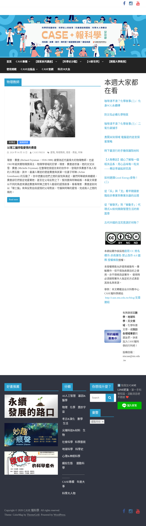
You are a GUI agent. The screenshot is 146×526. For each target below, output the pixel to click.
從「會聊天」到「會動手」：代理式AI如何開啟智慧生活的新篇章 (122, 209)
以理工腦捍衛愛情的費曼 (21, 147)
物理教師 (60, 152)
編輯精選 (24, 142)
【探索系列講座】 (44, 61)
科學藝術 (80, 442)
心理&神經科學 (71, 456)
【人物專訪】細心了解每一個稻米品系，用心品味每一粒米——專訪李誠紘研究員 (121, 164)
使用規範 (12, 69)
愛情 (52, 152)
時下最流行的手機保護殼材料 (121, 150)
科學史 (12, 142)
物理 (64, 407)
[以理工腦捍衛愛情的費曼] (52, 91)
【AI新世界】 (93, 61)
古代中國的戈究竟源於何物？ (121, 222)
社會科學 (68, 442)
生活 (65, 423)
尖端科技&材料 (71, 430)
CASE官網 (47, 69)
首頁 (9, 61)
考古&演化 (68, 418)
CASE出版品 (28, 69)
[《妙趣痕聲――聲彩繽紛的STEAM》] (31, 425)
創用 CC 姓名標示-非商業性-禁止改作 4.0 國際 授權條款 (122, 255)
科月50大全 (64, 69)
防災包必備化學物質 (116, 114)
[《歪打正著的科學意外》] (31, 453)
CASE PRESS (38, 152)
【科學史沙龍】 (70, 61)
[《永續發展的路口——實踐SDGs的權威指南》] (31, 396)
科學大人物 (68, 493)
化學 (72, 407)
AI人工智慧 (69, 395)
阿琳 (80, 152)
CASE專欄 (21, 61)
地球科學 (67, 449)
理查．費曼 (71, 152)
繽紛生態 (69, 463)
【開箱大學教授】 (118, 61)
